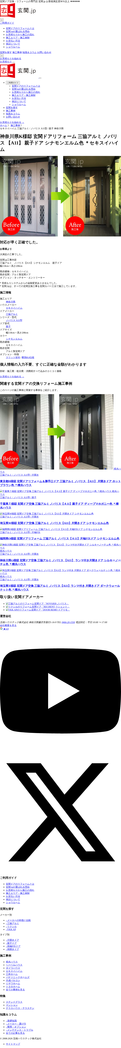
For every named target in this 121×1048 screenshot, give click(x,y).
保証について (13, 44)
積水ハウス (12, 962)
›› (1, 55)
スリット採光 (13, 357)
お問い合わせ (44, 52)
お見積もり (6, 61)
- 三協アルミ (12, 923)
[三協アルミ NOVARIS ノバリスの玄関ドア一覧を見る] (37, 603)
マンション (12, 1005)
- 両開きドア (12, 949)
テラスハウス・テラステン (20, 1008)
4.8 (6, 629)
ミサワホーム (13, 983)
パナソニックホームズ (18, 977)
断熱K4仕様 (28, 357)
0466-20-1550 (68, 622)
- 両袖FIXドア (13, 946)
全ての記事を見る (15, 1033)
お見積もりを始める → (12, 122)
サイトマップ (13, 1044)
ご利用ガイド (7, 23)
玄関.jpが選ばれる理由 (18, 31)
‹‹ (1, 20)
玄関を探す (6, 52)
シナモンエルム (14, 339)
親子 (8, 326)
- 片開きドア (12, 940)
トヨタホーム (13, 986)
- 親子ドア (11, 943)
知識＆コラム (29, 52)
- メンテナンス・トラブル (19, 1030)
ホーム (3, 125)
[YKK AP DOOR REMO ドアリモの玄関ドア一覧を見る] (38, 610)
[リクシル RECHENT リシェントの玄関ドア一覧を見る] (38, 606)
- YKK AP (11, 929)
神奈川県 (10, 302)
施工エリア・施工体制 (18, 37)
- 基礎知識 (11, 1020)
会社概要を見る (8, 625)
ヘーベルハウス (14, 965)
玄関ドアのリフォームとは (20, 28)
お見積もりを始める (10, 58)
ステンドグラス (14, 1002)
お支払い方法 (13, 40)
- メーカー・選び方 (16, 1024)
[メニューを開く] (13, 62)
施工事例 (17, 52)
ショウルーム (13, 47)
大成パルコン (13, 980)
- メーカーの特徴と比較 (18, 920)
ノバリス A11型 (14, 320)
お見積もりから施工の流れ (20, 34)
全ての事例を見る (15, 989)
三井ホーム (12, 974)
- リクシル (11, 926)
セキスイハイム (14, 308)
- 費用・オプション (16, 1027)
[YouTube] (60, 750)
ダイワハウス (13, 968)
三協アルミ (12, 314)
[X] (60, 872)
